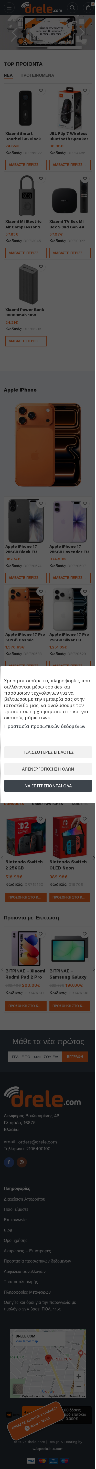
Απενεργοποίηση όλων (46, 769)
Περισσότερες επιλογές (46, 752)
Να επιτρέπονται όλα (46, 786)
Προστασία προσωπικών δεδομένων (45, 726)
